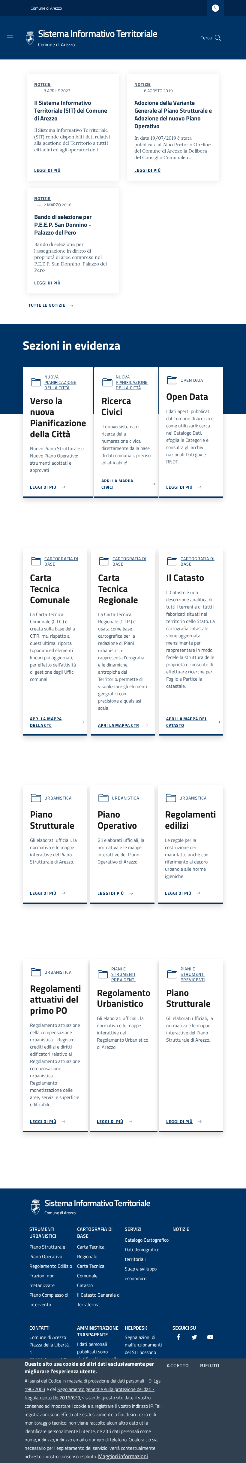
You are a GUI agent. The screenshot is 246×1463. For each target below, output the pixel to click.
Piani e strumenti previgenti (123, 974)
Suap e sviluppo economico (141, 1273)
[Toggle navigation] (10, 37)
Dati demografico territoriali (142, 1254)
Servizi (133, 1229)
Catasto (85, 1285)
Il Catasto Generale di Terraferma (99, 1299)
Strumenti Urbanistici (42, 1232)
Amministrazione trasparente (97, 1331)
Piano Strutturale (47, 1246)
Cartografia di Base (94, 1232)
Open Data (192, 380)
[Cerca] (217, 37)
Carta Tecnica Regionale (90, 1251)
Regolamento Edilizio (50, 1266)
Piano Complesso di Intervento (48, 1299)
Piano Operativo (45, 1256)
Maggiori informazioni (123, 1456)
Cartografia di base (61, 561)
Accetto (178, 1365)
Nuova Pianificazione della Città (60, 382)
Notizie (42, 84)
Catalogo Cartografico (147, 1239)
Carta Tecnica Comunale (90, 1270)
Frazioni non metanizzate (42, 1280)
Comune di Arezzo (46, 8)
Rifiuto (210, 1365)
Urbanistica (58, 798)
